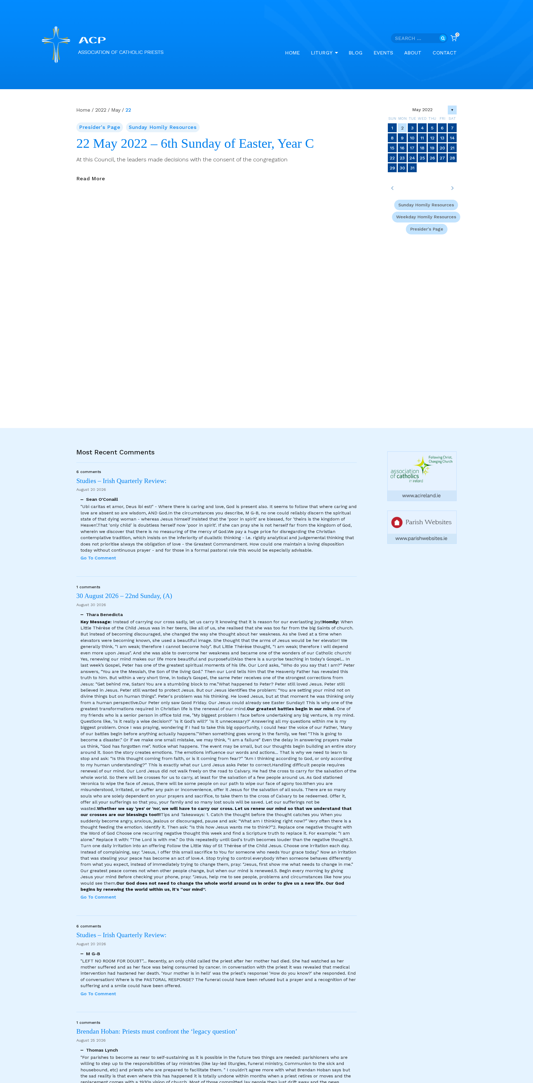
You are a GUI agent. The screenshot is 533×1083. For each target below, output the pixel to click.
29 (392, 168)
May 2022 (422, 109)
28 (452, 158)
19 (432, 148)
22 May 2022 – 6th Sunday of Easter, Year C (195, 143)
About (412, 53)
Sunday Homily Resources (163, 127)
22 (392, 158)
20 (442, 148)
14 (452, 138)
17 (412, 148)
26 (432, 158)
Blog (356, 53)
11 (422, 138)
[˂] (392, 188)
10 (412, 138)
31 (412, 168)
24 (412, 158)
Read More (90, 178)
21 (452, 148)
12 (432, 138)
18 (422, 148)
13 (442, 138)
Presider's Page (99, 127)
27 (442, 158)
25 (422, 158)
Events (383, 53)
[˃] (452, 188)
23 (402, 158)
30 (402, 168)
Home (292, 53)
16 (402, 148)
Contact (445, 53)
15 (392, 148)
